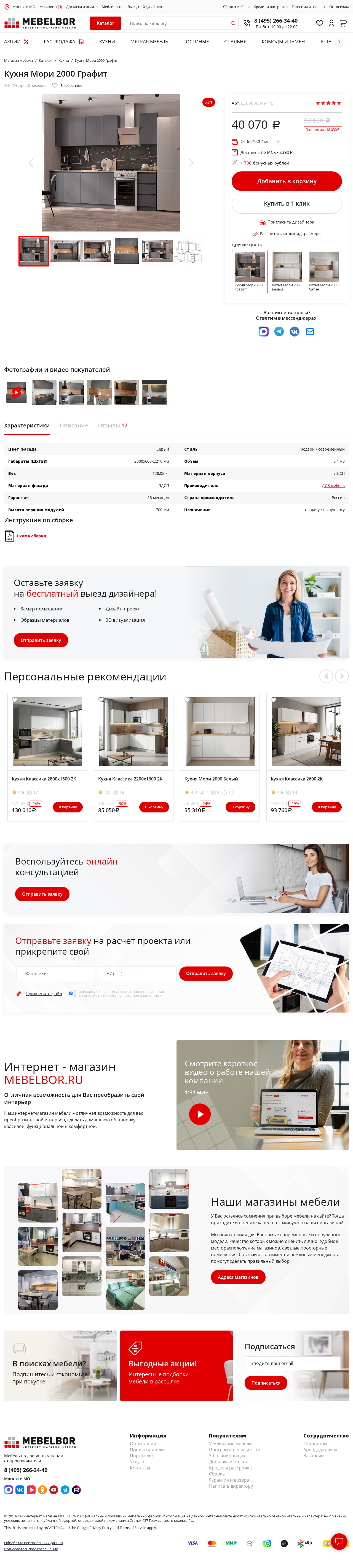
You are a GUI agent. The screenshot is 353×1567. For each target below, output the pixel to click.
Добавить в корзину (287, 181)
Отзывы (112, 425)
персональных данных (142, 995)
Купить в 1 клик (287, 203)
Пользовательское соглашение (31, 1549)
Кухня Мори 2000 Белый (211, 779)
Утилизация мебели (230, 1444)
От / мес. (256, 141)
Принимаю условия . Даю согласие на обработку (119, 994)
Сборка (217, 1474)
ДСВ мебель (333, 485)
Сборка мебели (236, 7)
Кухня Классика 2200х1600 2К (130, 779)
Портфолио (142, 1456)
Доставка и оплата (82, 7)
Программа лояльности (234, 1450)
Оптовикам (339, 7)
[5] (339, 103)
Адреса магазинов (238, 1277)
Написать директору (231, 1486)
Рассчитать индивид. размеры (291, 233)
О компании (143, 1444)
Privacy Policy (100, 1527)
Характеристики (27, 425)
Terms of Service (133, 1527)
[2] (323, 103)
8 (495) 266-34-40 (276, 20)
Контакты (140, 1468)
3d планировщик (227, 1456)
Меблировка (113, 7)
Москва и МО (23, 6)
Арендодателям (320, 1450)
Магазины (50, 7)
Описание (74, 425)
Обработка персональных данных (33, 1543)
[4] (333, 103)
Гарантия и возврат (308, 7)
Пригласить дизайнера (291, 222)
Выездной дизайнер (145, 7)
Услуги (137, 1462)
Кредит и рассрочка (271, 7)
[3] (328, 103)
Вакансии (313, 1456)
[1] (318, 103)
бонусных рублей (264, 162)
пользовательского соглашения (136, 991)
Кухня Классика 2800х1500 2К (44, 779)
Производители (147, 1450)
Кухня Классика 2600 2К (297, 779)
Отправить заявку (41, 640)
